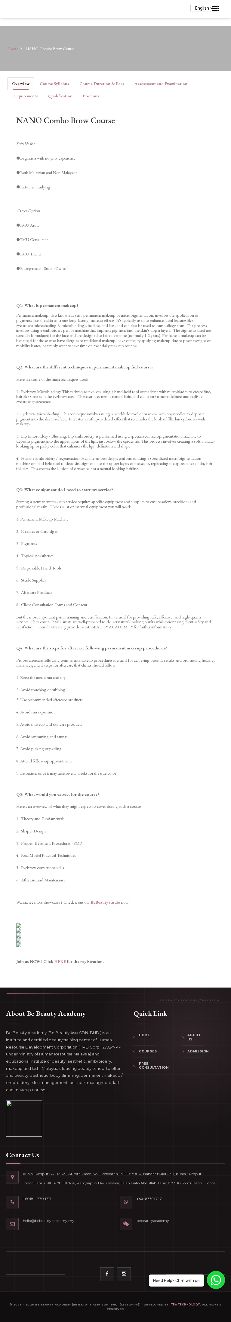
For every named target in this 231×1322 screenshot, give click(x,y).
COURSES (147, 1051)
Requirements (25, 96)
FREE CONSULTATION (147, 1066)
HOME (144, 1035)
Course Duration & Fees (101, 83)
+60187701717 (149, 1198)
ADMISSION (195, 1051)
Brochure (91, 96)
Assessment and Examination (160, 83)
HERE (60, 961)
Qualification (60, 96)
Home (12, 48)
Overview (20, 83)
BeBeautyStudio (105, 902)
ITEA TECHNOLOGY (185, 1304)
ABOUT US (194, 1037)
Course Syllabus (54, 83)
